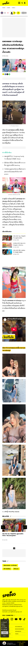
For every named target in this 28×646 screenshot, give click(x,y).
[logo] (5, 3)
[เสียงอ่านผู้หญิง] (13, 13)
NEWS (8, 7)
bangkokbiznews (19, 629)
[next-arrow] (25, 527)
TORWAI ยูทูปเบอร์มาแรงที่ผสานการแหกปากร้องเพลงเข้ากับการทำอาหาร (15, 171)
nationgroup (18, 626)
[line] (9, 74)
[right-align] (21, 3)
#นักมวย (16, 569)
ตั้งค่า (4, 635)
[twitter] (7, 74)
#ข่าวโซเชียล (7, 569)
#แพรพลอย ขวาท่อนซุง (10, 565)
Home (3, 7)
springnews (18, 631)
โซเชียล (13, 7)
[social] (12, 619)
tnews (16, 634)
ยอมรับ (4, 632)
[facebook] (5, 74)
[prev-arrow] (3, 527)
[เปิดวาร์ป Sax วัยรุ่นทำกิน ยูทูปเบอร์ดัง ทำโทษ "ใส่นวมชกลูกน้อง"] (14, 525)
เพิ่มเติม (5, 629)
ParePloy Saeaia (14, 511)
